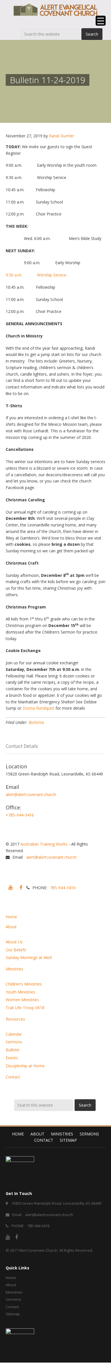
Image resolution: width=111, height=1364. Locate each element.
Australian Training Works (43, 844)
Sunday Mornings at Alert (29, 957)
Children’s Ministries (24, 984)
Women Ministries (22, 999)
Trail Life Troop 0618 (25, 1007)
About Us (14, 941)
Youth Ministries (20, 992)
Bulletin (12, 1049)
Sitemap (68, 1140)
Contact (13, 1077)
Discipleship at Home (25, 1065)
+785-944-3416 (20, 815)
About (11, 926)
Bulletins (36, 722)
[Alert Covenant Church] (55, 10)
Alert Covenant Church (38, 1250)
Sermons (14, 1042)
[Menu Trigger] (101, 21)
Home (11, 916)
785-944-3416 (63, 887)
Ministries (14, 969)
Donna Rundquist (38, 708)
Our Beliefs (16, 949)
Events (12, 1057)
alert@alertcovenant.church (31, 794)
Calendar (14, 1034)
